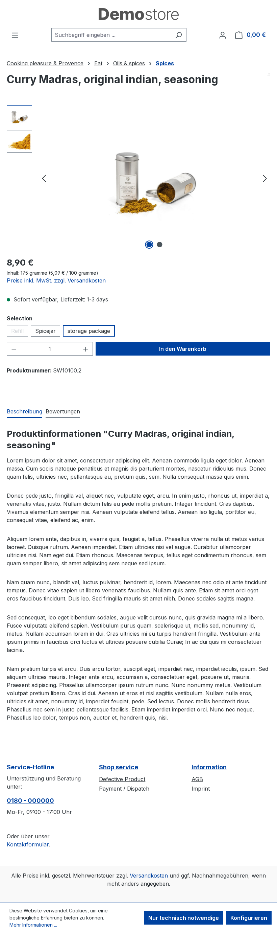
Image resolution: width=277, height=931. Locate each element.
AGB (197, 779)
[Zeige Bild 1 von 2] (149, 244)
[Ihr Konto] (223, 35)
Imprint (201, 788)
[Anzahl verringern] (14, 349)
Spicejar (45, 330)
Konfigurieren (248, 917)
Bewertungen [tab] (63, 411)
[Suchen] (178, 35)
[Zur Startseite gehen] (139, 14)
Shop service (118, 767)
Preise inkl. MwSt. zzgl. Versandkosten (56, 280)
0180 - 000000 (30, 800)
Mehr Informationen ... (33, 925)
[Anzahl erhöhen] (86, 349)
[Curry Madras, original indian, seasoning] (154, 178)
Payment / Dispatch (124, 788)
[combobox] (111, 35)
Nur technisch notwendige (183, 917)
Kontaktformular (28, 844)
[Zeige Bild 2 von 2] (159, 244)
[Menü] (15, 35)
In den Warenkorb (182, 348)
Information (209, 767)
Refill (19, 332)
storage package (89, 330)
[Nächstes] (265, 178)
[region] (138, 178)
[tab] (24, 412)
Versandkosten (149, 875)
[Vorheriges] (44, 178)
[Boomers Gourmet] (269, 74)
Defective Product (122, 779)
